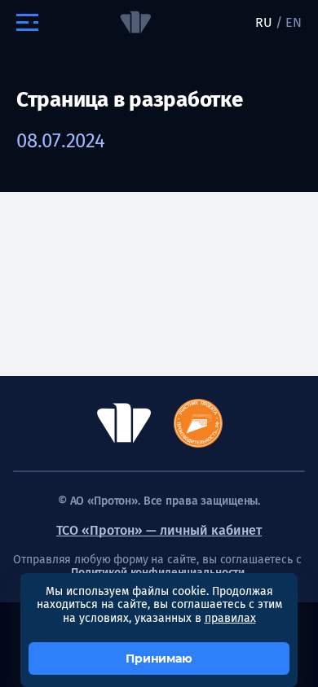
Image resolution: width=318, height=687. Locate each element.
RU (263, 22)
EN (293, 22)
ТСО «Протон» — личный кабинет (159, 530)
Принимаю (159, 658)
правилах (230, 618)
